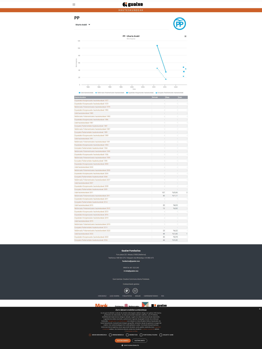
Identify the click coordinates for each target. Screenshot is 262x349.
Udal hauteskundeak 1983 (84, 113)
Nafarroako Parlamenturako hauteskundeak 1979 (92, 107)
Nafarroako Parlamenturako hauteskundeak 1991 (92, 142)
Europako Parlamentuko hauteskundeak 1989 (91, 132)
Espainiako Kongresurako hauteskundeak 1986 (91, 120)
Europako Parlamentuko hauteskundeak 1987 (91, 126)
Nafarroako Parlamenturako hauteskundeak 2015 (92, 208)
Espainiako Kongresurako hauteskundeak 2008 (91, 186)
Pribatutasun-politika (131, 331)
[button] (131, 345)
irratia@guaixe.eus (131, 271)
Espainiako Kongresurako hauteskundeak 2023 (91, 237)
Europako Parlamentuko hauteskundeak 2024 (91, 240)
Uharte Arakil (82, 24)
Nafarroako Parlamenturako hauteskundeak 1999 (92, 158)
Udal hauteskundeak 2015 (84, 205)
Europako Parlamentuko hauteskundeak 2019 (91, 227)
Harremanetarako (151, 296)
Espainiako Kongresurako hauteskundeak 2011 (91, 199)
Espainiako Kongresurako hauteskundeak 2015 (91, 212)
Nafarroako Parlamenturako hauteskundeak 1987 (92, 129)
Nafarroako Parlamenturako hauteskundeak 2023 (92, 231)
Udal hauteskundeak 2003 (84, 167)
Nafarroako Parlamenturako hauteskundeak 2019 (92, 224)
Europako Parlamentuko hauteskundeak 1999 (91, 161)
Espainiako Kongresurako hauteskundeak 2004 (91, 173)
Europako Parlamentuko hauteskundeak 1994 (91, 148)
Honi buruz (102, 296)
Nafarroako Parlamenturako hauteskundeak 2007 (92, 180)
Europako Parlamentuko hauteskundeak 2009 (91, 189)
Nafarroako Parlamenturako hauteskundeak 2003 (92, 170)
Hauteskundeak (131, 10)
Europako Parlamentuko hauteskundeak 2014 (91, 202)
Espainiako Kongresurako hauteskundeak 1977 (91, 101)
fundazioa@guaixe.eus (131, 261)
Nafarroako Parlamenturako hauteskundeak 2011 (92, 196)
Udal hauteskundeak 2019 (84, 221)
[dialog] (131, 328)
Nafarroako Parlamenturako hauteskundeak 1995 (92, 151)
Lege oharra (114, 296)
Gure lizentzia (117, 279)
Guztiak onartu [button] (122, 340)
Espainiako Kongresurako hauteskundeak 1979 (91, 104)
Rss (162, 296)
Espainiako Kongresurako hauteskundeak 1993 (91, 145)
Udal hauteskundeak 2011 (84, 193)
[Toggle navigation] (74, 4)
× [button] (259, 309)
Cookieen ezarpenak (148, 329)
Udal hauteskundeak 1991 (84, 139)
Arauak (138, 296)
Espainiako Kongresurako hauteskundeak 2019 (91, 218)
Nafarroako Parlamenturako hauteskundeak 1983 (92, 116)
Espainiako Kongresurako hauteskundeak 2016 (91, 215)
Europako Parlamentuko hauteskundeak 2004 (91, 177)
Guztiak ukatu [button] (140, 340)
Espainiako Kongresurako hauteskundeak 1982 (91, 110)
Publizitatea (127, 296)
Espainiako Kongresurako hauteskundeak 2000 (91, 164)
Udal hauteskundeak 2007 (84, 183)
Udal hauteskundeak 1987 (84, 123)
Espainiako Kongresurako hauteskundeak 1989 (91, 135)
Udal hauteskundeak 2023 (84, 234)
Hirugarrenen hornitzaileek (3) (118, 321)
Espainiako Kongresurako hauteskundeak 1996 (91, 154)
